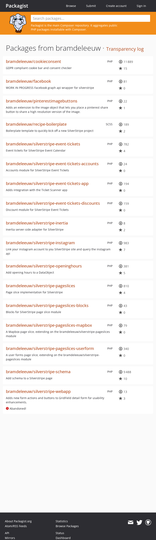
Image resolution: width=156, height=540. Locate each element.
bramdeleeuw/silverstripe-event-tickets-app (47, 183)
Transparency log (125, 49)
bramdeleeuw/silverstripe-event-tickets (43, 144)
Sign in (141, 6)
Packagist (17, 5)
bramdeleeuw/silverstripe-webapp (38, 391)
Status (60, 533)
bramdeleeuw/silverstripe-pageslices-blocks (47, 305)
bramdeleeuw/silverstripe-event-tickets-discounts (53, 203)
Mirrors (10, 538)
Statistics (62, 521)
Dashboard (63, 538)
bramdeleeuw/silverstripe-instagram (40, 242)
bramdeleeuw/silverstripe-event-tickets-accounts (52, 163)
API (7, 533)
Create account (116, 6)
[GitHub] (148, 522)
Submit (91, 6)
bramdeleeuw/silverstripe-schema (38, 371)
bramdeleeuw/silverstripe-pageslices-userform (50, 348)
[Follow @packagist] (139, 522)
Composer (67, 25)
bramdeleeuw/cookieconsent (33, 61)
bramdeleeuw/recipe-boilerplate (36, 124)
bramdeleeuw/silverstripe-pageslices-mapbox (49, 325)
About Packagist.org (18, 521)
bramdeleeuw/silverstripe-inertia (37, 223)
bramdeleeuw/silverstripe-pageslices (40, 285)
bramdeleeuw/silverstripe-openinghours (44, 266)
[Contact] (130, 522)
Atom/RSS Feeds (16, 526)
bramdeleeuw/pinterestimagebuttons (41, 101)
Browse (71, 6)
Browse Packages (67, 526)
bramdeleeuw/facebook (28, 81)
